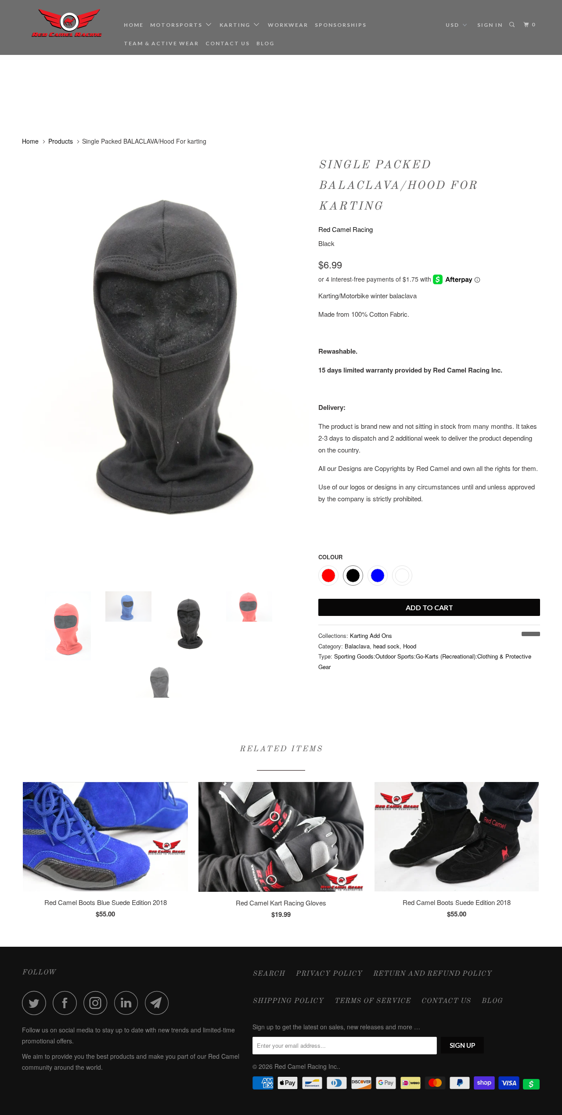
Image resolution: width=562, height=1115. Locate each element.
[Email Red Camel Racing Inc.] (159, 1003)
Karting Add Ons (371, 635)
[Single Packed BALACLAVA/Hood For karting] (166, 369)
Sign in (490, 25)
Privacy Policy (328, 973)
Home (134, 25)
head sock (386, 646)
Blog (265, 43)
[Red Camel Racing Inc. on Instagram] (97, 1003)
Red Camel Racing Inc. (306, 1066)
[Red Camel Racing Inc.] (67, 23)
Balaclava (357, 646)
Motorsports (178, 25)
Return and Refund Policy (432, 973)
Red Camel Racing (345, 229)
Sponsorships (341, 25)
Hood (409, 646)
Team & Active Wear (161, 43)
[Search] (513, 25)
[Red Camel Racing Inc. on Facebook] (67, 1003)
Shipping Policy (288, 1001)
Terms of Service (372, 1001)
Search (268, 973)
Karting (237, 25)
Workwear (288, 25)
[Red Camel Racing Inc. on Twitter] (36, 1003)
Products (60, 141)
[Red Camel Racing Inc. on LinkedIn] (128, 1003)
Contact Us (227, 43)
